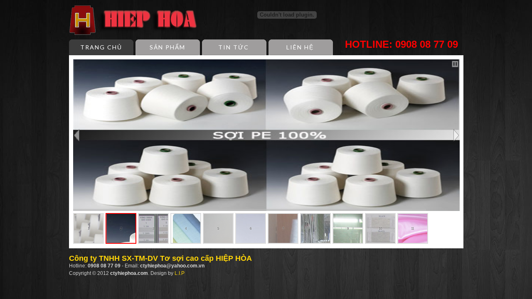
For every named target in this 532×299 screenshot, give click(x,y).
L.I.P (180, 273)
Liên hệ (300, 47)
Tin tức (233, 47)
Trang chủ (101, 47)
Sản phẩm (167, 47)
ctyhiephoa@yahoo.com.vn (172, 266)
